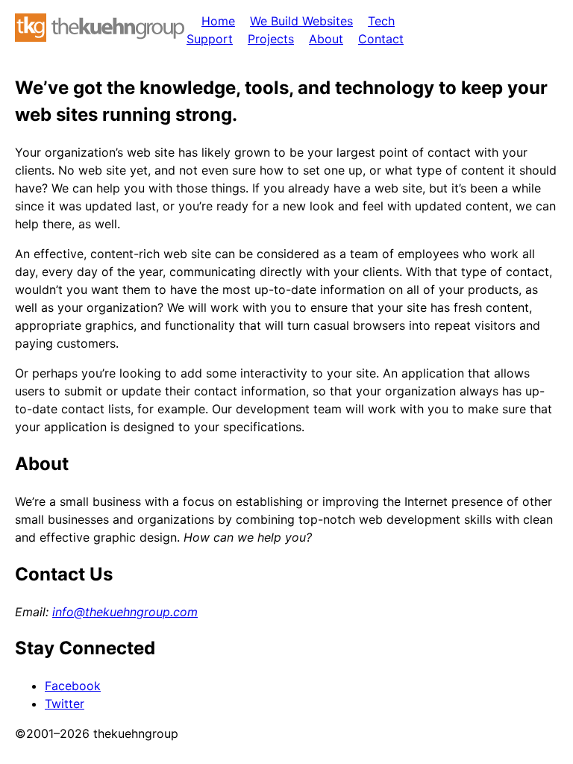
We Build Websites (301, 20)
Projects (271, 38)
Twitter (64, 703)
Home (218, 20)
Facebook (73, 685)
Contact (381, 38)
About (326, 38)
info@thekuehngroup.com (125, 611)
